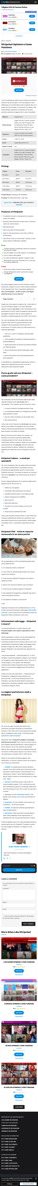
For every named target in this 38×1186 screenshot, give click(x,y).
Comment (6, 888)
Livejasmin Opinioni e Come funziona (19, 962)
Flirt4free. (8, 808)
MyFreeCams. (9, 813)
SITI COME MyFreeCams (9, 1169)
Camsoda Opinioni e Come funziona (19, 1004)
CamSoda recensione (9, 1125)
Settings (9, 1184)
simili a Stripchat (15, 736)
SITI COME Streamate (9, 1157)
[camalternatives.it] (10, 2)
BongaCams (8, 802)
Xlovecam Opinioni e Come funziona (19, 1087)
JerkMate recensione (9, 1131)
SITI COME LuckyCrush (9, 1163)
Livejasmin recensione (9, 1120)
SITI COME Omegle (7, 1150)
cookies (11, 1178)
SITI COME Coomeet (8, 1147)
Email (5, 909)
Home (3, 40)
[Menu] (35, 2)
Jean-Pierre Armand (11, 51)
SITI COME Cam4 (6, 1160)
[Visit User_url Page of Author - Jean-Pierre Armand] (4, 859)
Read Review (19, 974)
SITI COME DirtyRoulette (10, 1166)
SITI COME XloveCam (8, 1141)
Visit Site (19, 90)
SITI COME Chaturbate (9, 1144)
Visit (32, 16)
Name (5, 902)
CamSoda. (8, 782)
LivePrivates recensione (10, 1128)
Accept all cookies (28, 1184)
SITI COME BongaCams (9, 1139)
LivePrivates (20, 794)
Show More (19, 36)
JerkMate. (8, 767)
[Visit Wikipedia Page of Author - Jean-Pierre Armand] (10, 859)
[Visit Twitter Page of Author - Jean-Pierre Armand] (7, 859)
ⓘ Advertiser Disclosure (31, 95)
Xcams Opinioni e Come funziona (19, 1046)
